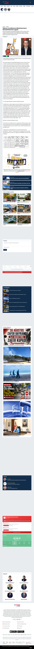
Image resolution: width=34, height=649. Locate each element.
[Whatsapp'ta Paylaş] (6, 56)
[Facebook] (13, 619)
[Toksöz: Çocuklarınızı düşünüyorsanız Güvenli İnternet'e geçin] (17, 46)
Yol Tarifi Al (11, 525)
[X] (14, 619)
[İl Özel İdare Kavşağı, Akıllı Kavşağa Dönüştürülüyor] (24, 219)
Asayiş (2, 6)
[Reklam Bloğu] (17, 161)
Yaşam (14, 6)
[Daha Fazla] (8, 56)
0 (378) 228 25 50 (6, 525)
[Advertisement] (18, 20)
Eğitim (17, 6)
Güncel (5, 6)
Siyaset (8, 6)
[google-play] (20, 631)
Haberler (4, 26)
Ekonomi (20, 6)
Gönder (5, 249)
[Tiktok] (19, 619)
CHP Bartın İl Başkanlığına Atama (12, 488)
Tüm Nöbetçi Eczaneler (17, 532)
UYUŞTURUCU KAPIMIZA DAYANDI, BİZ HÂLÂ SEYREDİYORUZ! (16, 480)
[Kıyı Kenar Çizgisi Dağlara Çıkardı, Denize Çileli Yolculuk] (10, 208)
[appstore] (13, 631)
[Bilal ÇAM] (5, 479)
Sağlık (24, 6)
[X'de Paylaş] (5, 56)
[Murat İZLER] (5, 487)
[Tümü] (30, 476)
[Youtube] (17, 619)
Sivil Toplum (28, 6)
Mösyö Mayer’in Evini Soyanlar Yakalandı (13, 484)
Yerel (30, 634)
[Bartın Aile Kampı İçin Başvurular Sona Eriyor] (24, 197)
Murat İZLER (9, 487)
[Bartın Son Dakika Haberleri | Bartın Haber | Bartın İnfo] (6, 2)
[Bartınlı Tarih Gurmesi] (5, 483)
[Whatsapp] (20, 619)
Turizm (32, 6)
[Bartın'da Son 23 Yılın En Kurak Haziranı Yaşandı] (24, 208)
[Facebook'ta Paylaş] (3, 56)
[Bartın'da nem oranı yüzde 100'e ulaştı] (10, 197)
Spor (11, 6)
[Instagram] (16, 619)
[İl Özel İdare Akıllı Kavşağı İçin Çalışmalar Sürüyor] (10, 219)
